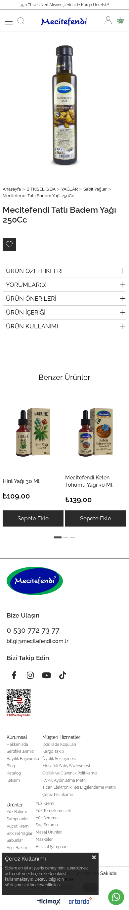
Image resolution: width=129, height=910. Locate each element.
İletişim (13, 780)
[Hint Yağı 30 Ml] (33, 431)
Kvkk (69, 879)
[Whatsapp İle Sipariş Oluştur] (116, 897)
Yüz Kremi (45, 803)
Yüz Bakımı (17, 811)
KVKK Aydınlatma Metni (64, 780)
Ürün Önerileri (31, 298)
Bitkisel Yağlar (19, 833)
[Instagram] (30, 675)
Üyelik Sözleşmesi (59, 758)
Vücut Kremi (18, 826)
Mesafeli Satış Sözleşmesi (66, 766)
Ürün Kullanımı (32, 326)
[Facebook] (14, 675)
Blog (11, 766)
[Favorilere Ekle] (9, 244)
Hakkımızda (17, 744)
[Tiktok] (62, 675)
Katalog (14, 773)
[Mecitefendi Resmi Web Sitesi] (65, 21)
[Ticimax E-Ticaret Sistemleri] (49, 902)
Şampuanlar (18, 819)
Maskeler (44, 839)
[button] (58, 537)
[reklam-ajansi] (80, 900)
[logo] (35, 581)
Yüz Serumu (47, 818)
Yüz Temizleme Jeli (53, 810)
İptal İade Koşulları (59, 744)
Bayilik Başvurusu (23, 758)
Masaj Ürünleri (49, 832)
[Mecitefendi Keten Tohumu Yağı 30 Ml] (95, 431)
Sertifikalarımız (20, 751)
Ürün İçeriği (25, 312)
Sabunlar (15, 840)
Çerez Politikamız (58, 794)
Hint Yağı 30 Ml (21, 481)
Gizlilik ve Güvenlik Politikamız (69, 773)
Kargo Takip (53, 751)
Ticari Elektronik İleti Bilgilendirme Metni (79, 787)
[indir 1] (19, 703)
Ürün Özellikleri (34, 270)
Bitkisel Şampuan (51, 846)
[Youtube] (46, 675)
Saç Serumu (47, 825)
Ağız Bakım (17, 847)
